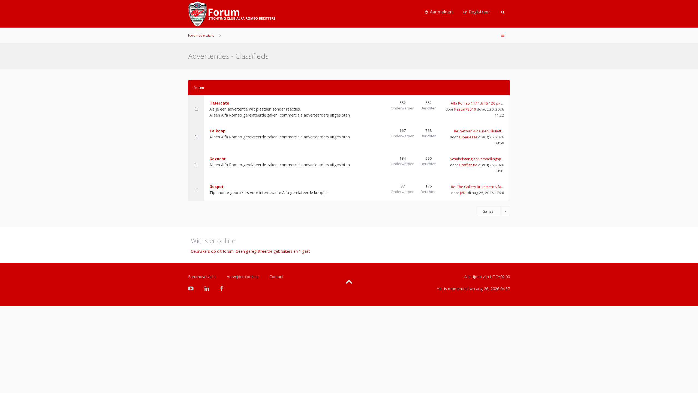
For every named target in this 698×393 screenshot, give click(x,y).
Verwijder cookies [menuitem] (242, 276)
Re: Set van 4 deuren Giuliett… (479, 131)
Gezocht (217, 158)
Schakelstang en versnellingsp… (477, 158)
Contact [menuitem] (276, 276)
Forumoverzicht (201, 35)
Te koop (217, 130)
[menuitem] (438, 12)
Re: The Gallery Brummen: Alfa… (477, 186)
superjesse (468, 137)
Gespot (216, 186)
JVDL (463, 192)
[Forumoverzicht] (231, 14)
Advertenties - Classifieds (228, 56)
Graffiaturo (468, 164)
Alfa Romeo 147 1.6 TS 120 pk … (477, 103)
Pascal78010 (465, 109)
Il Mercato (219, 103)
